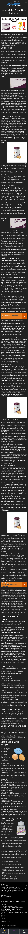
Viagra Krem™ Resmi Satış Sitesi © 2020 (8, 925)
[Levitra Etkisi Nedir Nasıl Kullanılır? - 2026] (14, 6)
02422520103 (8, 896)
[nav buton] (26, 2)
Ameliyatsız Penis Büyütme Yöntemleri (11, 876)
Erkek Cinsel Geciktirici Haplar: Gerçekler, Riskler (13, 863)
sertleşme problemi (11, 671)
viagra (6, 760)
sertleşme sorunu (10, 780)
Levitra (2, 37)
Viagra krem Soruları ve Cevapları (8, 920)
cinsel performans (19, 59)
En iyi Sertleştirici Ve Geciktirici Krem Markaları (12, 879)
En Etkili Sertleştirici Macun (8, 866)
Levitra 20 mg (4, 668)
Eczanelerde (4, 33)
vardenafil (9, 670)
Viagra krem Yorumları (6, 921)
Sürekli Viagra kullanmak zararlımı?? (10, 861)
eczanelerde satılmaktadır (16, 673)
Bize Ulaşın (3, 916)
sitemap (3, 918)
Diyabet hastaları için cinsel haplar (10, 878)
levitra (7, 763)
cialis (7, 762)
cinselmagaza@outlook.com (10, 899)
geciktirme (8, 697)
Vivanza (21, 37)
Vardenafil (3, 780)
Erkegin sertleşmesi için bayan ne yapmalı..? (12, 864)
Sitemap (3, 928)
